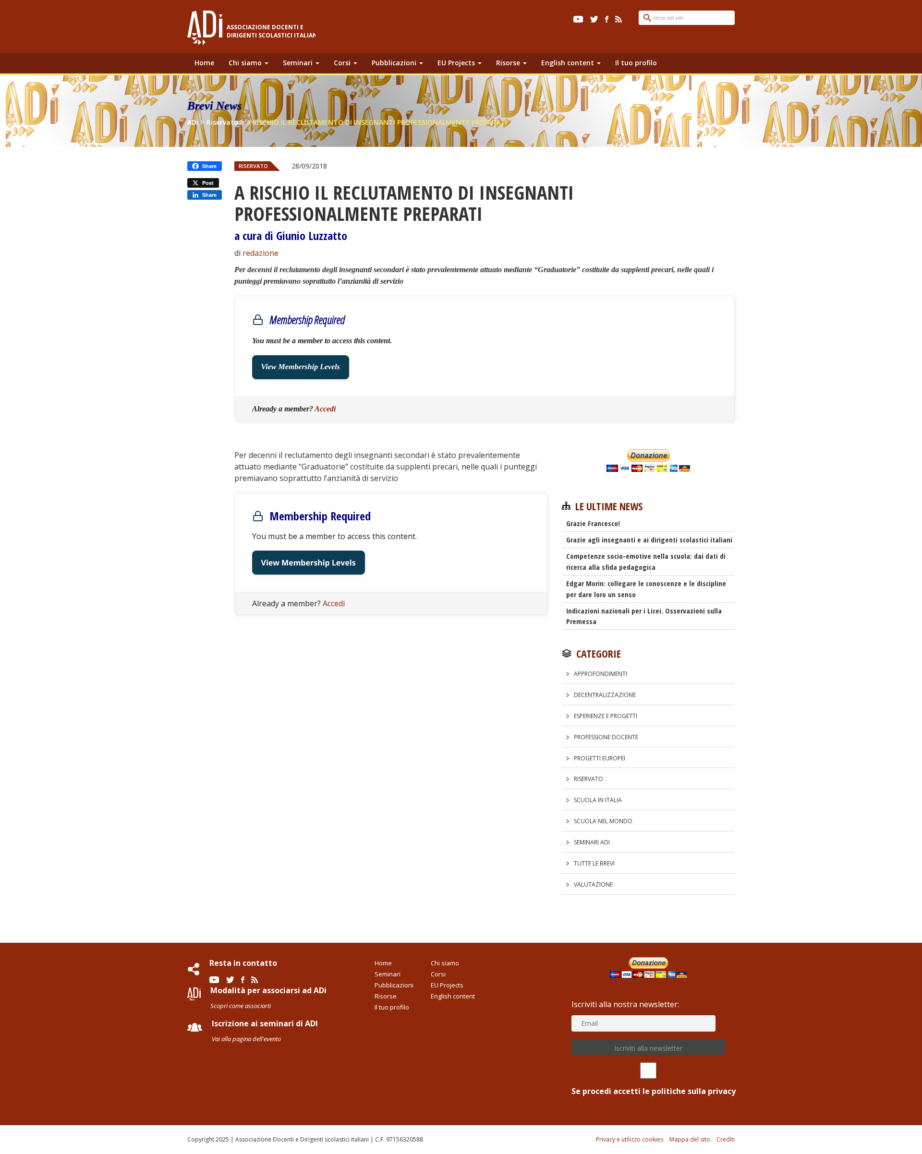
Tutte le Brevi (594, 863)
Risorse (509, 62)
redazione (261, 253)
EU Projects (457, 62)
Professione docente (606, 737)
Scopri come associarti (240, 1005)
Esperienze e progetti (605, 716)
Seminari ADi (592, 842)
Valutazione (593, 884)
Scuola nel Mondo (603, 821)
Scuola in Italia (598, 800)
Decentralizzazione (605, 695)
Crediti (725, 1139)
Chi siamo (246, 62)
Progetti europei (599, 758)
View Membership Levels (300, 367)
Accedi (325, 409)
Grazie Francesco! (593, 523)
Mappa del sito (689, 1139)
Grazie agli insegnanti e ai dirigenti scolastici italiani (649, 539)
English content (568, 62)
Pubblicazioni (395, 62)
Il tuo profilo (636, 62)
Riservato (253, 165)
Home (204, 62)
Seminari (299, 62)
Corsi (343, 62)
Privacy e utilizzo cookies (629, 1139)
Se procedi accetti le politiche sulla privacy (653, 1091)
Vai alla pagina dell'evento (246, 1038)
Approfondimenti (600, 674)
